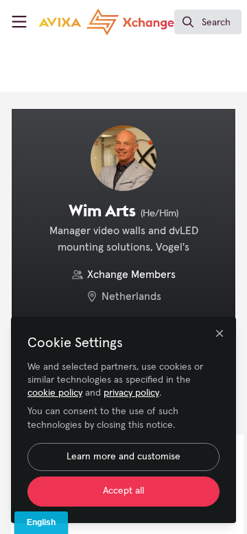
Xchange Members (131, 274)
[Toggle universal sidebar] (19, 22)
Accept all (123, 491)
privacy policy (131, 393)
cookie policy (54, 393)
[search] (208, 22)
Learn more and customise (123, 456)
